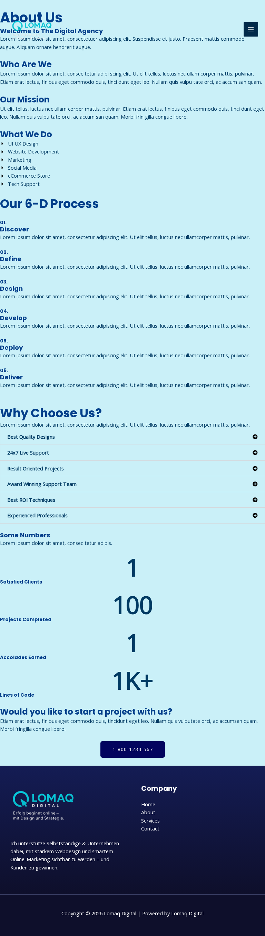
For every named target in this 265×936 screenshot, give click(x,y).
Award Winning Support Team (42, 483)
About (148, 812)
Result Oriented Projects (35, 468)
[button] (132, 437)
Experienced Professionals (37, 515)
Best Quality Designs (31, 436)
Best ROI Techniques (31, 499)
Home (148, 804)
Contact (150, 828)
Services (150, 820)
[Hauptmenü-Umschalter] (251, 29)
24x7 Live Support (28, 452)
